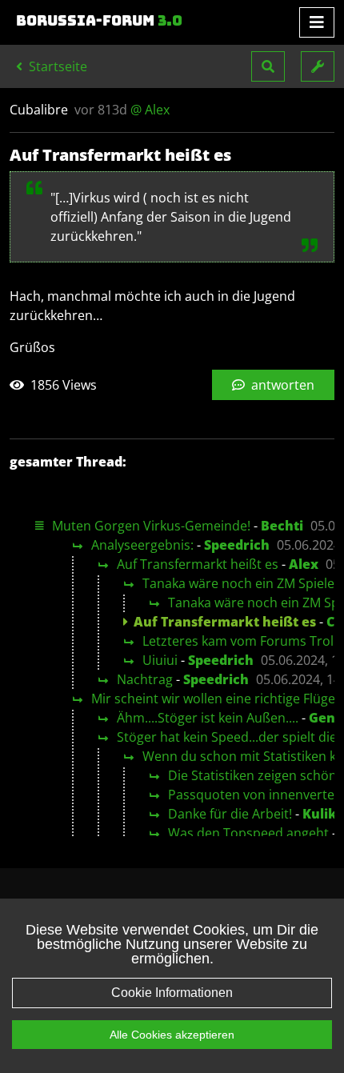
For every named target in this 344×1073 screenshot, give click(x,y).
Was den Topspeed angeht (248, 833)
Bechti (282, 525)
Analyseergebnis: (142, 545)
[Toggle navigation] (316, 22)
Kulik (319, 814)
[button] (268, 66)
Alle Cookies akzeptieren (172, 1034)
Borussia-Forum (99, 21)
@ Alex (150, 109)
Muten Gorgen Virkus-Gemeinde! (151, 525)
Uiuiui (160, 660)
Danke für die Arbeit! (230, 814)
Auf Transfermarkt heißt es (198, 564)
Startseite (56, 66)
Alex (303, 564)
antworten (281, 385)
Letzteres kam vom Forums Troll (239, 641)
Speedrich (237, 545)
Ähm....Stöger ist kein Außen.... (208, 718)
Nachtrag (145, 679)
